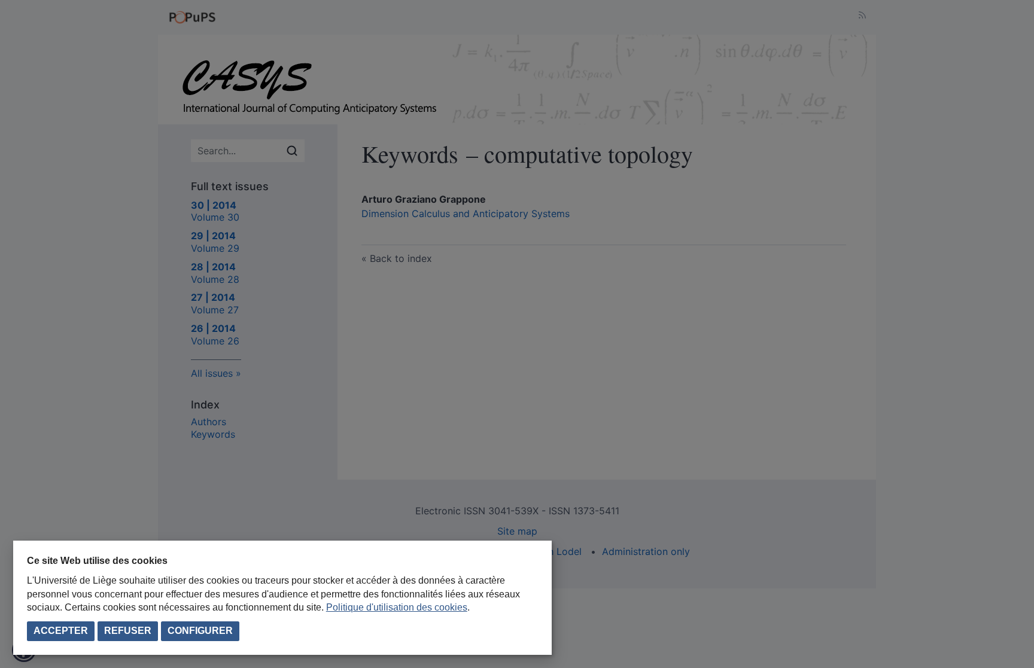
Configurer (200, 631)
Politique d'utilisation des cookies (396, 607)
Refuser (127, 631)
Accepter (61, 631)
